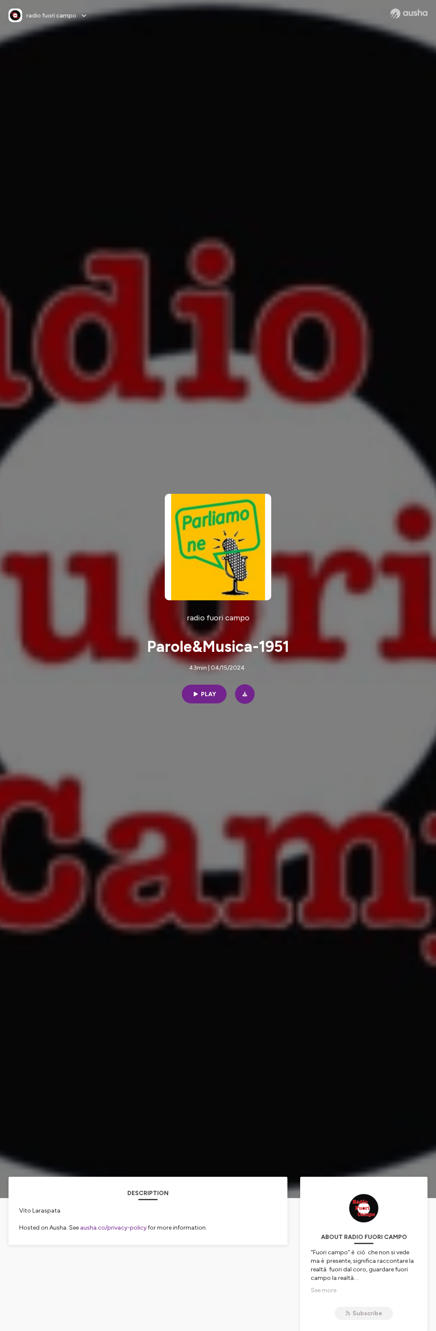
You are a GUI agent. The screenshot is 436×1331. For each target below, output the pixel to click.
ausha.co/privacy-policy (113, 1227)
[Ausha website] (408, 14)
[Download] (245, 694)
